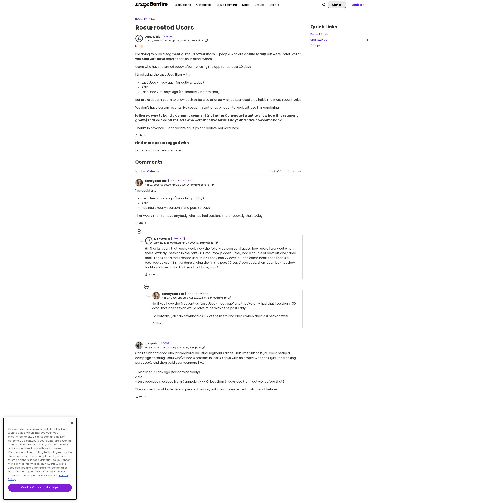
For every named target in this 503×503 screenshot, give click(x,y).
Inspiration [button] (143, 150)
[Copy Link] (206, 40)
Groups (315, 45)
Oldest (152, 171)
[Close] (72, 423)
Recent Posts (319, 34)
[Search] (324, 4)
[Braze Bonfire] (151, 5)
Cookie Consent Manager (40, 487)
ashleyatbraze (156, 181)
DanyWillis (152, 37)
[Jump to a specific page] (299, 171)
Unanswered (339, 40)
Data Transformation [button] (168, 150)
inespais (151, 343)
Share (140, 135)
